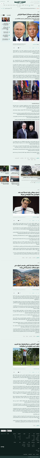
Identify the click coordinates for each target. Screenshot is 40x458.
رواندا (24, 336)
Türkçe (35, 1)
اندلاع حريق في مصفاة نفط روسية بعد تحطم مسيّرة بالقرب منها (15, 173)
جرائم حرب (30, 336)
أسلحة (28, 158)
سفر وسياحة (33, 445)
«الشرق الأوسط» (35, 44)
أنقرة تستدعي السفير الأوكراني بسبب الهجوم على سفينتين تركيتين (15, 184)
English (37, 1)
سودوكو (38, 451)
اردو (33, 1)
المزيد (17, 6)
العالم (38, 11)
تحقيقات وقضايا (23, 445)
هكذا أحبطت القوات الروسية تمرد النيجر (5, 32)
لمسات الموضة (33, 446)
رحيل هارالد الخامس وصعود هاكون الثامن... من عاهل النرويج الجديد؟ (5, 24)
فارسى (31, 1)
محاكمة (34, 336)
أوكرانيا (29, 159)
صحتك (15, 435)
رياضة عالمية (29, 446)
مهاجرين (30, 257)
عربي (38, 1)
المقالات (29, 435)
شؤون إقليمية (38, 440)
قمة (25, 158)
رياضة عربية (29, 445)
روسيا (35, 159)
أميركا (32, 159)
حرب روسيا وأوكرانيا (33, 158)
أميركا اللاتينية (33, 440)
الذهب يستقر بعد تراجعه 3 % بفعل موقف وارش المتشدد (29, 8)
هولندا (27, 336)
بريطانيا (23, 257)
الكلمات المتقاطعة (37, 450)
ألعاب (19, 6)
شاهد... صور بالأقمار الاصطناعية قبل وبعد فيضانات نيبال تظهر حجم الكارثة (5, 28)
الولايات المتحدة (33, 435)
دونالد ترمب (21, 158)
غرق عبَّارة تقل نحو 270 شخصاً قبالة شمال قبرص (5, 39)
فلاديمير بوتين (17, 158)
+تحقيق (24, 446)
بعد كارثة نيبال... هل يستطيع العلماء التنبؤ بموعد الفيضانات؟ (5, 36)
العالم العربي (38, 435)
